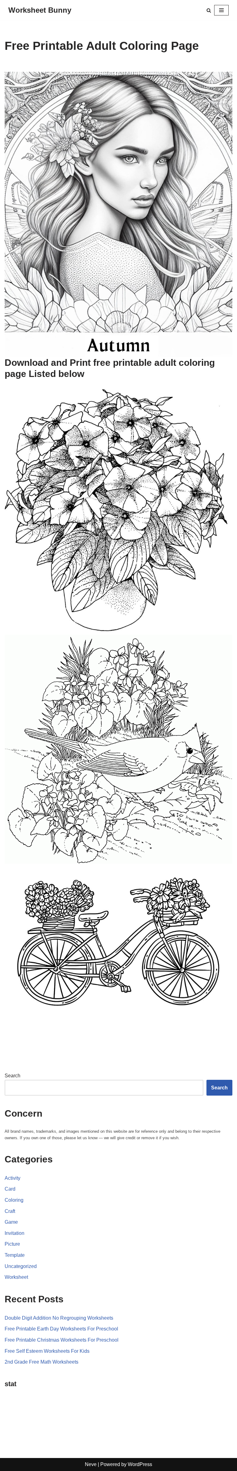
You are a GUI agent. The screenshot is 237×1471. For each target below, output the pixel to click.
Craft (10, 1211)
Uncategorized (21, 1266)
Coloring (14, 1200)
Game (11, 1222)
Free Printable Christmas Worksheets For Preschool (61, 1340)
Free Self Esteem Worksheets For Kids (47, 1351)
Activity (12, 1178)
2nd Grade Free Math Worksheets (41, 1362)
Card (10, 1189)
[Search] (208, 10)
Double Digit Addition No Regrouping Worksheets (59, 1318)
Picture (12, 1244)
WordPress (140, 1464)
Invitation (14, 1233)
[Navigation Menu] (221, 10)
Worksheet (16, 1277)
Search (12, 1075)
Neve (91, 1464)
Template (15, 1255)
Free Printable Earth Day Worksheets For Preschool (61, 1328)
